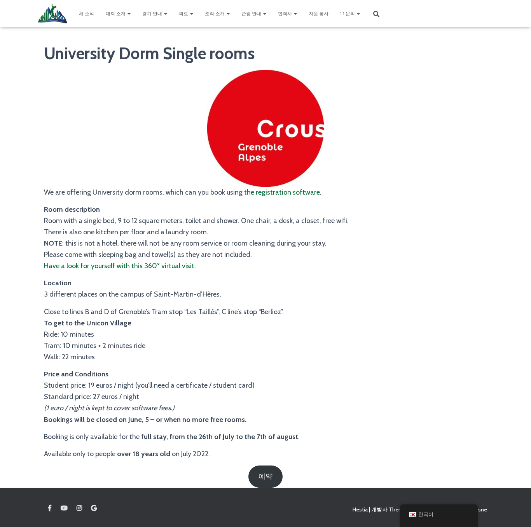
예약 (265, 476)
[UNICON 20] (52, 13)
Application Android (94, 508)
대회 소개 (116, 13)
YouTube (64, 508)
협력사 (285, 13)
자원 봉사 (318, 13)
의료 (184, 13)
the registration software (282, 192)
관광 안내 (251, 13)
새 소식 (86, 13)
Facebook (50, 508)
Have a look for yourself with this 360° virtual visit (119, 266)
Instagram (79, 508)
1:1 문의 (348, 13)
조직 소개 (215, 13)
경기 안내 (152, 13)
